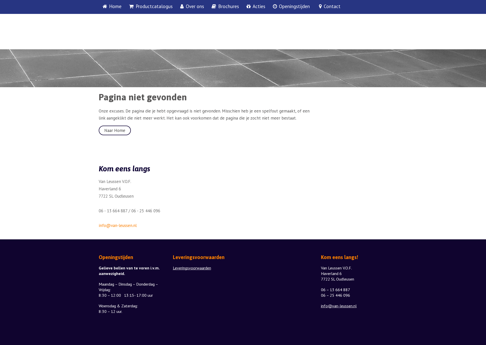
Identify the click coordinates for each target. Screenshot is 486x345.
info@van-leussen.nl (118, 225)
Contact (332, 6)
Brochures (228, 6)
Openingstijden (294, 6)
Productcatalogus (154, 6)
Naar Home (114, 130)
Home (115, 6)
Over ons (195, 6)
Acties (259, 6)
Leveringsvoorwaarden (192, 267)
